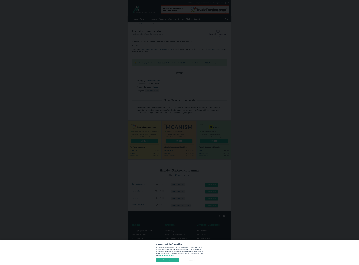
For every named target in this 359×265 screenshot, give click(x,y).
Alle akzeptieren (167, 260)
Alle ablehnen (192, 260)
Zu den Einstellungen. (166, 255)
